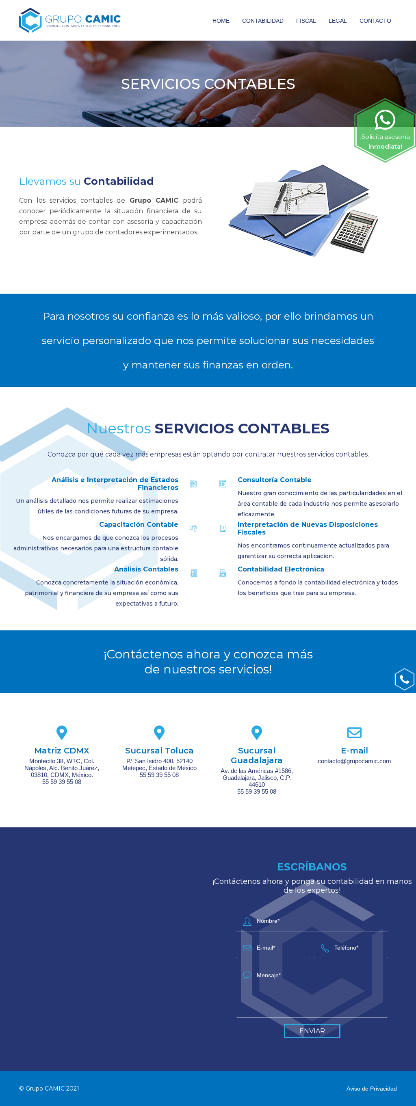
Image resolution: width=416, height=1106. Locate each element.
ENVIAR (312, 1031)
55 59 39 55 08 (61, 781)
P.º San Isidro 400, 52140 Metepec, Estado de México (159, 764)
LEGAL (338, 20)
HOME (221, 20)
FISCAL (306, 20)
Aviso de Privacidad (372, 1088)
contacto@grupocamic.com (354, 761)
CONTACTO (375, 20)
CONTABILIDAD (263, 20)
